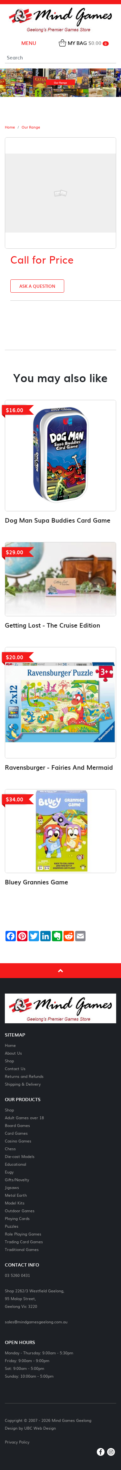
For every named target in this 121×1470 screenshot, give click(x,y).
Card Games (16, 1133)
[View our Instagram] (111, 1452)
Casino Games (18, 1141)
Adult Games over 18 (24, 1117)
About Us (13, 1053)
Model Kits (15, 1203)
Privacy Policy (17, 1442)
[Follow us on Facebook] (101, 1452)
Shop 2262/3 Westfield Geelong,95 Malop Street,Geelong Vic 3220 (34, 1298)
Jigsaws (12, 1187)
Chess (10, 1148)
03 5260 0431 (17, 1275)
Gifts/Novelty (17, 1179)
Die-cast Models (20, 1156)
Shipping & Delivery (23, 1084)
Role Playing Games (23, 1234)
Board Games (17, 1125)
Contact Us (15, 1068)
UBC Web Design (40, 1428)
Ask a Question (37, 286)
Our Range (31, 127)
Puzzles (11, 1226)
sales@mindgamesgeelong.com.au (36, 1322)
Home (10, 127)
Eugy (9, 1172)
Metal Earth (16, 1195)
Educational (15, 1164)
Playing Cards (17, 1218)
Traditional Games (22, 1249)
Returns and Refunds (24, 1076)
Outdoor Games (20, 1210)
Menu (28, 43)
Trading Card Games (24, 1241)
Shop (9, 1061)
